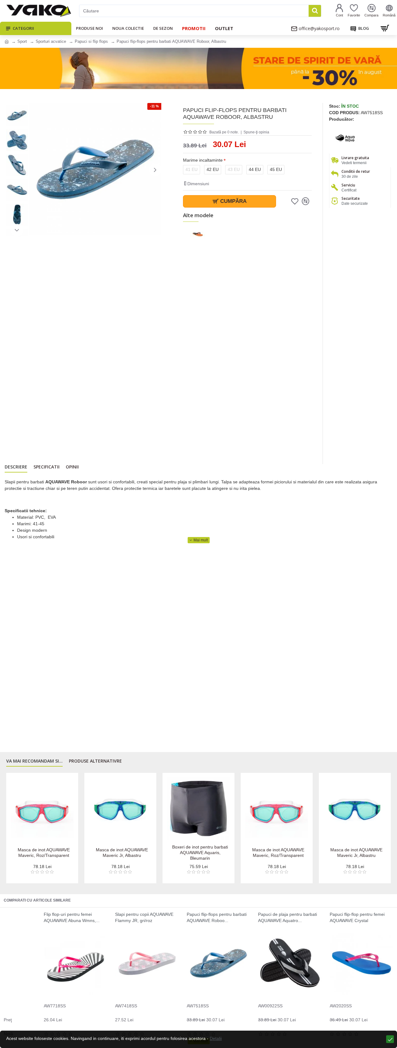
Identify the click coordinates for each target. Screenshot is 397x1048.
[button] (35, 169)
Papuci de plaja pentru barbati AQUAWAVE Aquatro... (287, 917)
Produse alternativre (95, 761)
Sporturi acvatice (51, 41)
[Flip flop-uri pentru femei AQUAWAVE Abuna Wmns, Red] (75, 963)
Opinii (72, 467)
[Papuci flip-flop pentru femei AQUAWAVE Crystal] (361, 963)
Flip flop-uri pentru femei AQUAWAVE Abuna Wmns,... (72, 917)
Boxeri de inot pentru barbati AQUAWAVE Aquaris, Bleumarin (200, 852)
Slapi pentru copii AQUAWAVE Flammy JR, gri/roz (144, 917)
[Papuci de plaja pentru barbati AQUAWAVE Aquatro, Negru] (290, 963)
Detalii (216, 1038)
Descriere (16, 467)
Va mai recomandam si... (34, 761)
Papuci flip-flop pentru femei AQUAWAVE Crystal (357, 917)
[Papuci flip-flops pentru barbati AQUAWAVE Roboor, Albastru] (218, 963)
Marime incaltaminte (203, 160)
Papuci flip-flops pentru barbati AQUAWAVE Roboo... (217, 917)
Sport (22, 41)
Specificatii (46, 467)
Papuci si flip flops (91, 41)
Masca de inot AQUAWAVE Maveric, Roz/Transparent (44, 852)
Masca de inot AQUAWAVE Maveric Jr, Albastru (122, 852)
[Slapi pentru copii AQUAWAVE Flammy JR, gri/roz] (147, 963)
